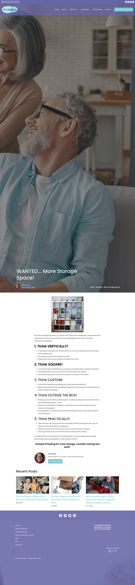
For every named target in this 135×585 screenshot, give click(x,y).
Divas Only (18, 545)
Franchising (97, 9)
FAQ (16, 541)
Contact (108, 9)
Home (57, 9)
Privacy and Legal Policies (24, 535)
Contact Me (55, 461)
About (64, 9)
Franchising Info (21, 529)
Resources (85, 9)
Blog (92, 287)
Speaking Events (21, 532)
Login (39, 558)
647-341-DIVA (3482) (102, 529)
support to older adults (62, 439)
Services (73, 9)
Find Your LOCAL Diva (124, 9)
